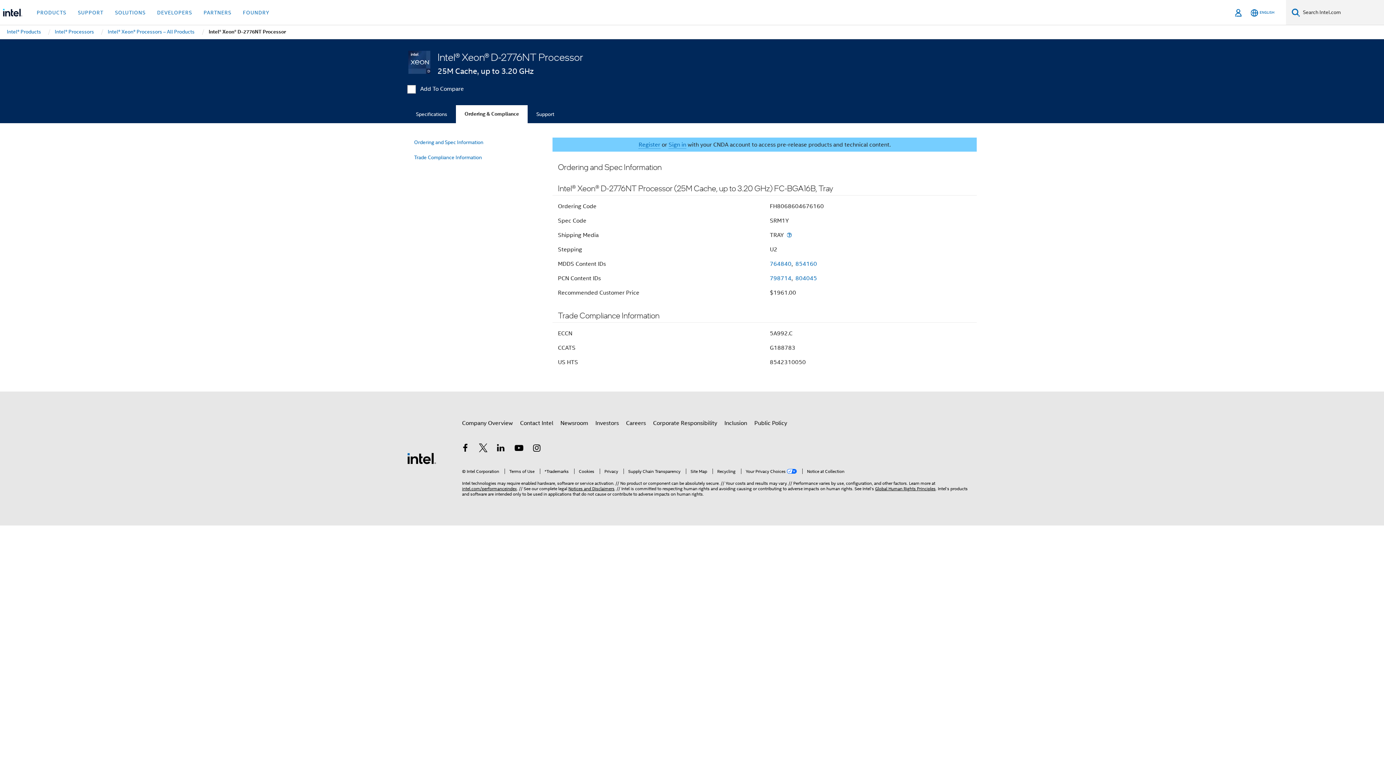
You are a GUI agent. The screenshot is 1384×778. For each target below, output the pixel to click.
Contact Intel (536, 423)
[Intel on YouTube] (519, 449)
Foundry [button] (256, 12)
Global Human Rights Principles (905, 488)
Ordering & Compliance (492, 114)
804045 (806, 278)
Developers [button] (174, 12)
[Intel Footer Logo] (421, 458)
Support (545, 114)
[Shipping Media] (789, 235)
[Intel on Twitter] (483, 449)
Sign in (677, 144)
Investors (607, 423)
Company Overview (487, 423)
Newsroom (574, 423)
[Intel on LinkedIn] (501, 449)
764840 (780, 264)
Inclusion (735, 423)
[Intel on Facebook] (465, 449)
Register (649, 144)
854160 (806, 264)
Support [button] (90, 12)
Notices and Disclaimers (591, 488)
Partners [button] (217, 12)
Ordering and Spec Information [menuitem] (448, 142)
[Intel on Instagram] (537, 449)
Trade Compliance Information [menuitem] (448, 157)
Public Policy (770, 423)
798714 (780, 278)
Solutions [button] (130, 12)
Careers (636, 423)
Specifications (431, 114)
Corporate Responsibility (685, 423)
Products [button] (51, 12)
